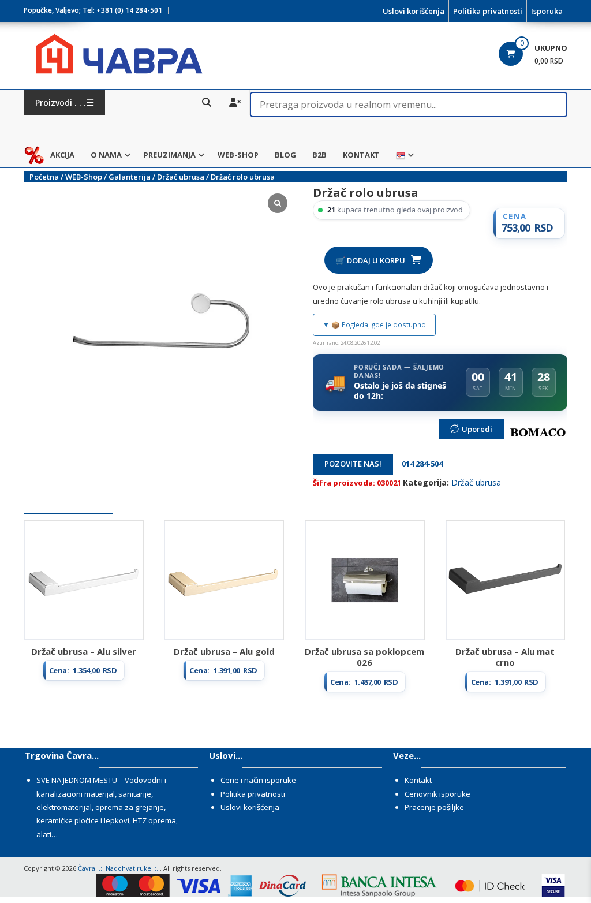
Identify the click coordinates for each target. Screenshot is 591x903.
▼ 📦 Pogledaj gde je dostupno (374, 324)
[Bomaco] (538, 432)
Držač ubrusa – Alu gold (224, 651)
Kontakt (361, 155)
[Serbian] (400, 155)
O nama (106, 155)
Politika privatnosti (487, 11)
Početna (44, 176)
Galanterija (130, 176)
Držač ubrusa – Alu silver (83, 651)
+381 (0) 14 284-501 (129, 10)
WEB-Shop (238, 155)
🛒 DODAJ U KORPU (370, 260)
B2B (319, 155)
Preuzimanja (170, 155)
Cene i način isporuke (258, 780)
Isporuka (547, 11)
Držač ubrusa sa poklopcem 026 (364, 657)
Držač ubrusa (180, 176)
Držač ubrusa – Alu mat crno (505, 657)
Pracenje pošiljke (434, 807)
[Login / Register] (234, 102)
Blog (285, 155)
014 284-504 (419, 463)
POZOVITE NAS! (352, 463)
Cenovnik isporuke (437, 794)
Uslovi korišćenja (413, 11)
